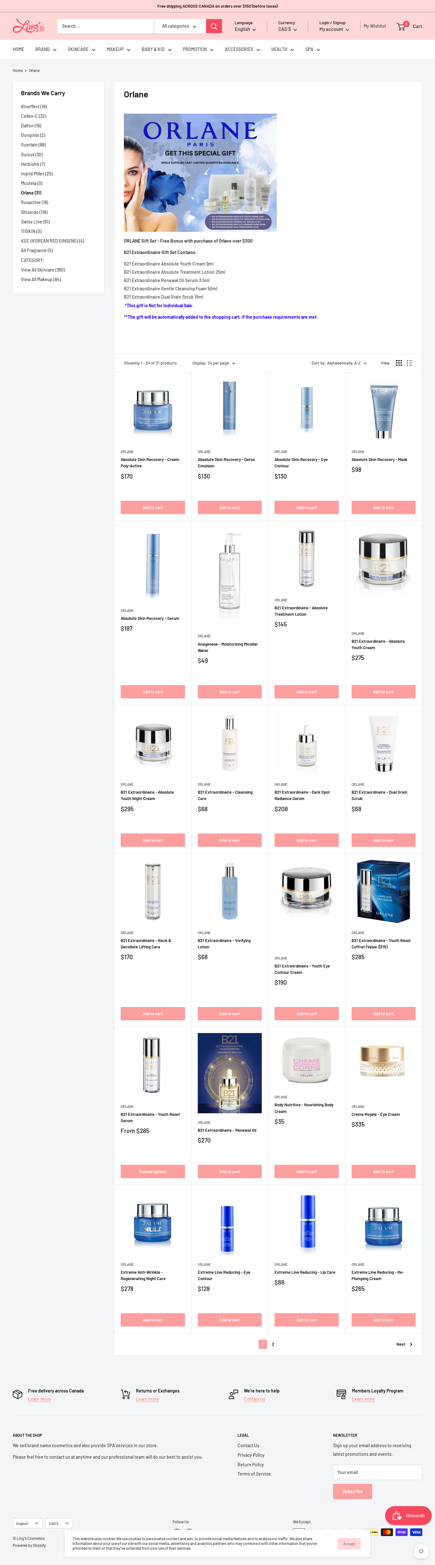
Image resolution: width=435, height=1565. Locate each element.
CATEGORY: (32, 260)
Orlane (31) (31, 192)
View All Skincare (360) (43, 270)
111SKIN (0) (31, 231)
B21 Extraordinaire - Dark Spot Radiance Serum (302, 795)
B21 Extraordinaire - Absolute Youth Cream (378, 644)
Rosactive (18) (34, 202)
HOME (18, 49)
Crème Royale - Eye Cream (376, 1114)
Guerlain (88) (33, 144)
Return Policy (251, 1464)
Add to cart (153, 507)
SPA (309, 49)
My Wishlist (373, 26)
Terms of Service (254, 1473)
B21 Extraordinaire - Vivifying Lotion (224, 943)
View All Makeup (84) (41, 279)
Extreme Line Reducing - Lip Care (305, 1272)
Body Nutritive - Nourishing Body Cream (304, 1108)
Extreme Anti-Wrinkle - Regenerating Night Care (143, 1275)
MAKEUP (115, 49)
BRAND (42, 49)
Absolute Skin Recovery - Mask (379, 459)
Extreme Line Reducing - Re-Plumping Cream (378, 1275)
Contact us (254, 1399)
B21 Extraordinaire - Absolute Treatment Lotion (301, 611)
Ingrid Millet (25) (37, 173)
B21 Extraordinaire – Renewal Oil (227, 1130)
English (22, 1523)
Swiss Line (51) (35, 221)
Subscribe (353, 1491)
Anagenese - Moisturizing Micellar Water (228, 647)
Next (400, 1344)
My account (331, 29)
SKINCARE (78, 49)
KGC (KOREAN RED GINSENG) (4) (52, 241)
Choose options (153, 1171)
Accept (349, 1543)
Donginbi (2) (33, 135)
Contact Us (248, 1445)
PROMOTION (195, 49)
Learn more (39, 1399)
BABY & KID (153, 49)
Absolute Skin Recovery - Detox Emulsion (226, 462)
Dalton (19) (31, 125)
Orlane (127, 452)
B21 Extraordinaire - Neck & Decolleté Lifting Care (146, 943)
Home (18, 70)
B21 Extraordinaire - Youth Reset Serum (150, 1117)
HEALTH (279, 49)
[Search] (214, 26)
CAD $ (54, 1523)
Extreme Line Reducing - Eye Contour (224, 1275)
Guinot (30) (32, 154)
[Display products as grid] (399, 363)
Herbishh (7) (33, 164)
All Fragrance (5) (37, 250)
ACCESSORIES (239, 49)
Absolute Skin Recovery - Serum (150, 618)
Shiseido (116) (34, 212)
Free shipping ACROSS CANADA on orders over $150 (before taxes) (217, 6)
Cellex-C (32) (33, 116)
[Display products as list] (409, 363)
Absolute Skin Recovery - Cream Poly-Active (150, 462)
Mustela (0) (31, 183)
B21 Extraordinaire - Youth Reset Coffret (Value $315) (381, 943)
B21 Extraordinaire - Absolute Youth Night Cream (147, 795)
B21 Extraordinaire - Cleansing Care (225, 795)
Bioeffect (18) (34, 106)
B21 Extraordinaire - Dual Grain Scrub (379, 795)
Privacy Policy (251, 1455)
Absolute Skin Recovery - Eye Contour (301, 462)
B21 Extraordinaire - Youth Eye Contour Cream (302, 969)
